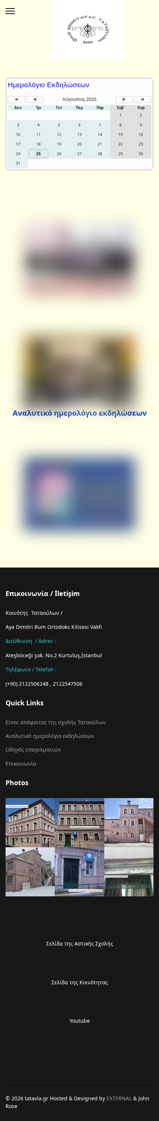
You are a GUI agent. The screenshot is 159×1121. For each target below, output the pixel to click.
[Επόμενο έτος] (142, 99)
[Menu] (10, 11)
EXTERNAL (119, 1098)
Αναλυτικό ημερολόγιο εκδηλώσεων (80, 413)
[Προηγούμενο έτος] (16, 99)
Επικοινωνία (21, 763)
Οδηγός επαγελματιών (33, 749)
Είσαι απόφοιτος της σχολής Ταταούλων (56, 722)
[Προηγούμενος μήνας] (35, 99)
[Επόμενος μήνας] (124, 99)
